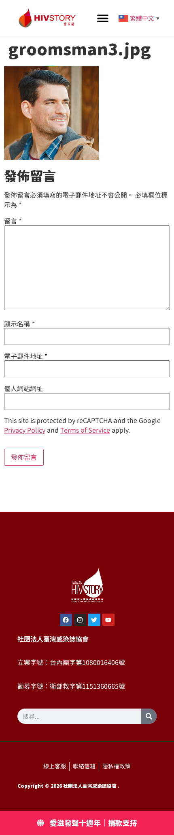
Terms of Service (85, 430)
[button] (103, 18)
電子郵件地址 (25, 356)
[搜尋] (149, 716)
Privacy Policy (24, 430)
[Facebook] (66, 620)
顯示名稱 (19, 324)
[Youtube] (108, 620)
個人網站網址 (23, 388)
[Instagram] (80, 620)
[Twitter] (94, 620)
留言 (12, 221)
